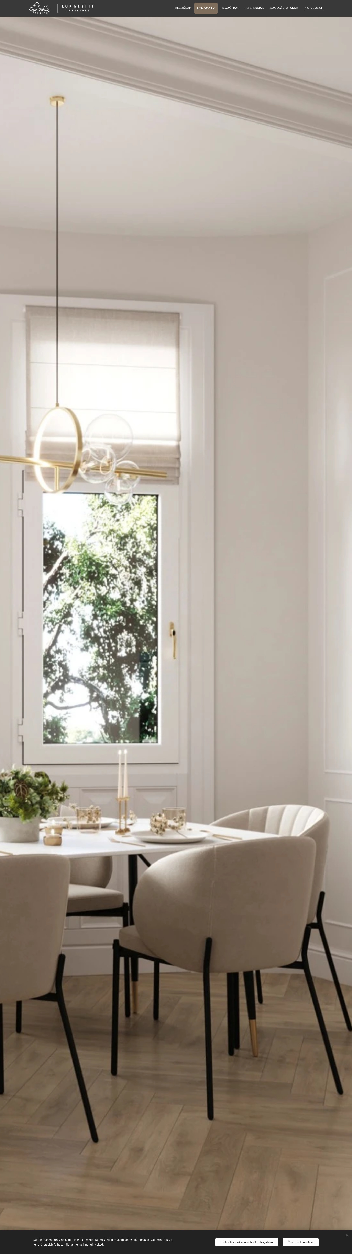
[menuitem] (184, 8)
